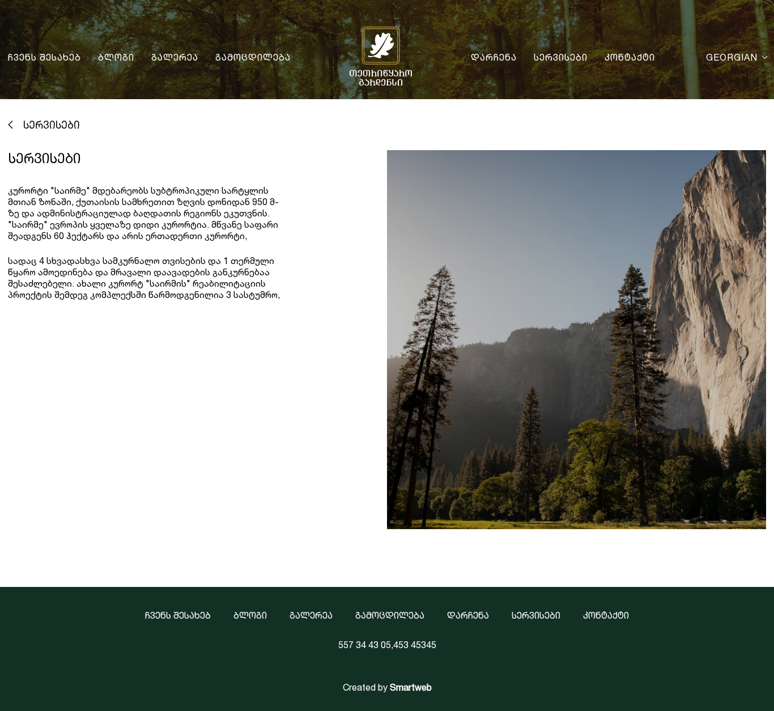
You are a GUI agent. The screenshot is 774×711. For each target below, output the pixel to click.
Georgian (732, 57)
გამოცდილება (253, 57)
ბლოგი (116, 57)
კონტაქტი (630, 57)
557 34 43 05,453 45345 (387, 644)
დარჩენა (494, 57)
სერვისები (561, 57)
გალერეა (174, 57)
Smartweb (411, 687)
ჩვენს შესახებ (44, 57)
